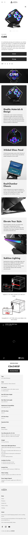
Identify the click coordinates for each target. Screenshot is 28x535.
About (2, 498)
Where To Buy (4, 505)
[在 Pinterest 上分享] (10, 64)
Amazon (14, 53)
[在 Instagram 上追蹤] (6, 527)
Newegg (14, 59)
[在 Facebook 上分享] (5, 64)
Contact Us (3, 503)
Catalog (3, 508)
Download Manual (14, 370)
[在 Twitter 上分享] (7, 64)
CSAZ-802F (3, 34)
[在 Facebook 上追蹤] (2, 527)
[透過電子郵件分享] (12, 64)
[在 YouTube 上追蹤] (9, 527)
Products (3, 501)
